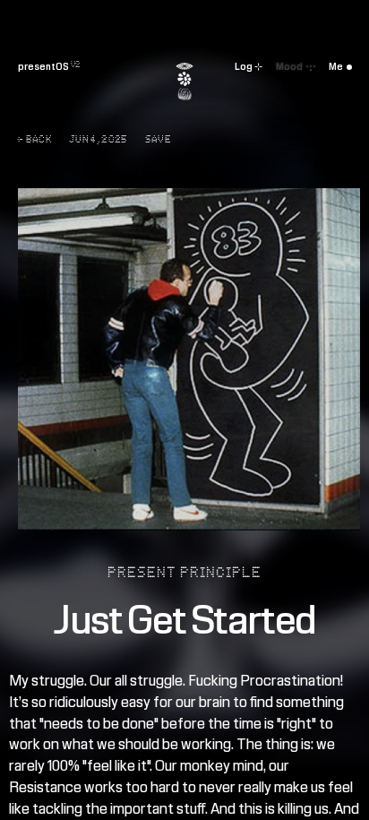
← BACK (34, 139)
